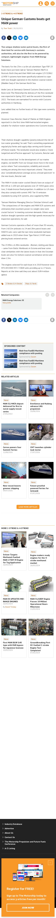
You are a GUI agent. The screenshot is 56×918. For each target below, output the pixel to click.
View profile (7, 303)
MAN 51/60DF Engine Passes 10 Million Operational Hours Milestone (40, 603)
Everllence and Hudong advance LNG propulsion (41, 406)
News (6, 400)
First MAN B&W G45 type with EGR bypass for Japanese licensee (13, 645)
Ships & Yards (30, 283)
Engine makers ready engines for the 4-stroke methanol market (40, 559)
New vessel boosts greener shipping (12, 487)
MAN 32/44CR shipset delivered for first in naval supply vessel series (13, 407)
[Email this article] (26, 37)
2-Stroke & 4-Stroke (12, 13)
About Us (9, 833)
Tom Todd (8, 28)
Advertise (9, 828)
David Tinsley (10, 607)
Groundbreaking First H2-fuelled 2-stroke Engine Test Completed (40, 646)
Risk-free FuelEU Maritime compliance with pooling (31, 352)
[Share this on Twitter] (9, 37)
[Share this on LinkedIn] (15, 37)
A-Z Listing (10, 848)
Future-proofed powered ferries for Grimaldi (39, 488)
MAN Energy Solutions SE (13, 300)
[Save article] (52, 37)
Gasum (33, 357)
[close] (54, 32)
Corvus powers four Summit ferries (12, 448)
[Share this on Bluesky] (20, 37)
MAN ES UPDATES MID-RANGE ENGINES (13, 600)
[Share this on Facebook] (3, 37)
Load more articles (28, 507)
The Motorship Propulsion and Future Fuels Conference (25, 842)
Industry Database (13, 824)
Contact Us (10, 837)
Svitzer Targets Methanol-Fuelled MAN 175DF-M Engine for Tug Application (13, 558)
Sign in (21, 32)
